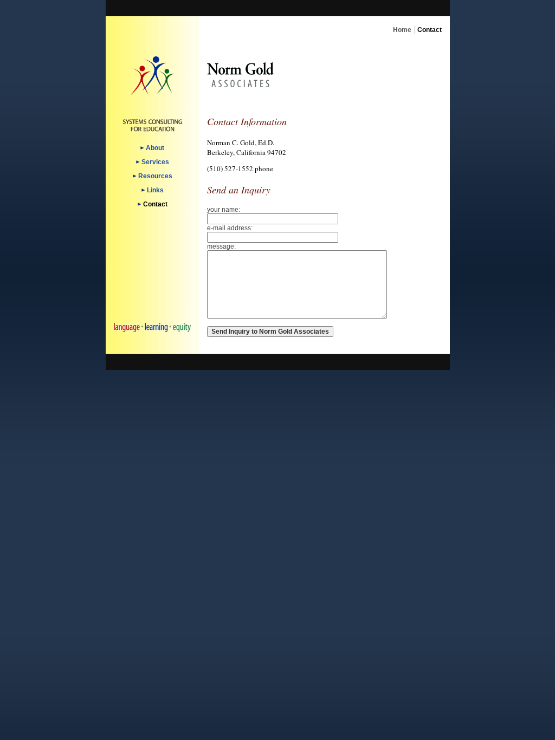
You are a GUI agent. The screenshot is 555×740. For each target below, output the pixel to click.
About (155, 148)
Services (155, 162)
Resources (155, 176)
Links (155, 190)
